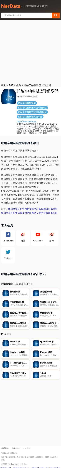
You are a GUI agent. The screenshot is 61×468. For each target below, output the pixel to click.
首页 (3, 85)
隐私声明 (16, 448)
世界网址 (23, 464)
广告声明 (26, 448)
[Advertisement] (30, 51)
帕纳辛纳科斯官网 (17, 209)
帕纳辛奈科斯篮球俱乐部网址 (16, 213)
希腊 (10, 85)
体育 (18, 85)
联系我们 (5, 448)
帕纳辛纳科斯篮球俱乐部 (45, 213)
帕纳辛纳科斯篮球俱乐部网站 (42, 209)
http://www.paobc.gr (26, 121)
